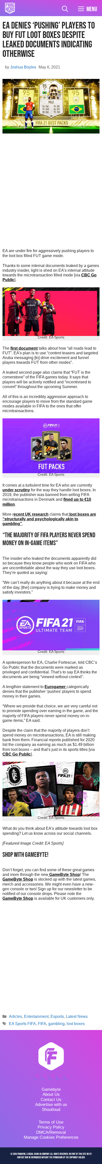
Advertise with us (51, 1104)
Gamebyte (51, 1089)
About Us (51, 1094)
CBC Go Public (16, 754)
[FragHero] (9, 8)
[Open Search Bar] (65, 9)
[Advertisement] (51, 192)
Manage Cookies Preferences (51, 1137)
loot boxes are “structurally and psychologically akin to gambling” (49, 519)
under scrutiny (16, 490)
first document (24, 348)
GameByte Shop (64, 874)
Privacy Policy (51, 1127)
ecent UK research (31, 514)
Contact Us (51, 1099)
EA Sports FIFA (22, 1024)
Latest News (77, 1016)
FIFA (42, 1024)
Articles (15, 1016)
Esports (57, 1016)
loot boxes (76, 1024)
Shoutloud (51, 1109)
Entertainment (36, 1016)
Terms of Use (51, 1122)
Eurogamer (56, 687)
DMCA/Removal (51, 1132)
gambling (56, 1024)
